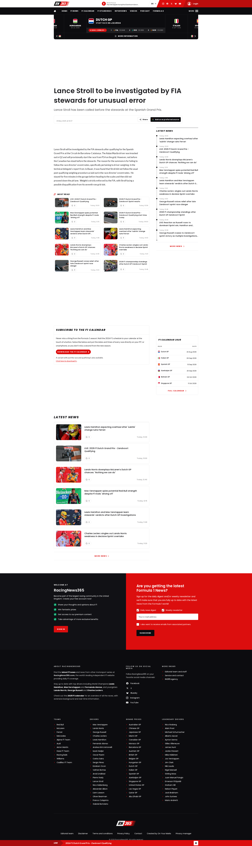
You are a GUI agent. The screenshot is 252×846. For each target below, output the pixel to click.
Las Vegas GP (135, 789)
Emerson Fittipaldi (173, 781)
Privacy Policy (123, 833)
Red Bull (60, 725)
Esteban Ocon (99, 766)
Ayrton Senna (171, 740)
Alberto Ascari (171, 736)
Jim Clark (169, 762)
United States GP (136, 785)
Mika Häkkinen (171, 755)
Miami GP (133, 736)
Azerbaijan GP (135, 778)
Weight (83, 180)
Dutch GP (133, 766)
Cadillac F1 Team (64, 762)
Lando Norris (60, 690)
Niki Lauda (169, 766)
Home (64, 11)
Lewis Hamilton (99, 740)
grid (114, 157)
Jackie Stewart (171, 751)
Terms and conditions (103, 833)
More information (128, 36)
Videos (133, 11)
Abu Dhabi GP (135, 796)
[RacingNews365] (62, 4)
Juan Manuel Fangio (174, 778)
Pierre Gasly (98, 778)
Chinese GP (134, 728)
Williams (60, 759)
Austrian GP (134, 751)
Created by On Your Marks (159, 833)
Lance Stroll (98, 781)
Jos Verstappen (172, 759)
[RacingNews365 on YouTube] (180, 4)
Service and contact (174, 675)
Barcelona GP (135, 747)
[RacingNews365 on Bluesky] (176, 4)
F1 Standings (104, 11)
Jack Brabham (171, 793)
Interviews (121, 11)
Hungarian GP (135, 762)
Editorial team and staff (176, 672)
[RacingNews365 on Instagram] (163, 4)
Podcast (145, 11)
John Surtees (171, 796)
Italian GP (133, 770)
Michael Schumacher (175, 732)
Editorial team (67, 833)
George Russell (75, 690)
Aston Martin (112, 153)
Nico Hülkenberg (100, 785)
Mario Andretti (171, 800)
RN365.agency (171, 679)
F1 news (74, 11)
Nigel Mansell (171, 770)
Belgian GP (133, 759)
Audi (59, 743)
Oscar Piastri (98, 755)
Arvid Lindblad (99, 774)
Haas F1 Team (63, 751)
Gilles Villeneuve (172, 743)
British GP (133, 755)
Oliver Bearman (100, 796)
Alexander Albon (100, 789)
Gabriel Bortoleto (100, 804)
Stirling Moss (170, 774)
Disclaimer (83, 833)
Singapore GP (135, 781)
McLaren (60, 728)
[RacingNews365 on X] (171, 4)
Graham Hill (170, 785)
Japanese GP (135, 732)
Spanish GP (134, 774)
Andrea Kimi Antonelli (102, 747)
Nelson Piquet (171, 789)
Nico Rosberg (171, 725)
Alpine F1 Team (63, 740)
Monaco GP (134, 743)
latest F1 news (68, 672)
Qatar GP (133, 793)
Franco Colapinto (101, 800)
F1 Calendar (88, 11)
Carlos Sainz (98, 759)
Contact (138, 833)
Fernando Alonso (93, 687)
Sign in (61, 629)
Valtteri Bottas (99, 770)
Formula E (158, 11)
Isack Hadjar (98, 751)
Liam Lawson (98, 793)
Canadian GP (135, 740)
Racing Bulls (62, 755)
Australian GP (135, 725)
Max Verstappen (72, 687)
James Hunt (170, 747)
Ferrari (59, 732)
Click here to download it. (66, 361)
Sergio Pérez (98, 762)
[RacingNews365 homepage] (55, 11)
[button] (75, 24)
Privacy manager (183, 833)
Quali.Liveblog (97, 30)
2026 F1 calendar (76, 695)
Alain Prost (169, 728)
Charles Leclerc (95, 690)
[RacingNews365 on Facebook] (167, 4)
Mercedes (61, 736)
